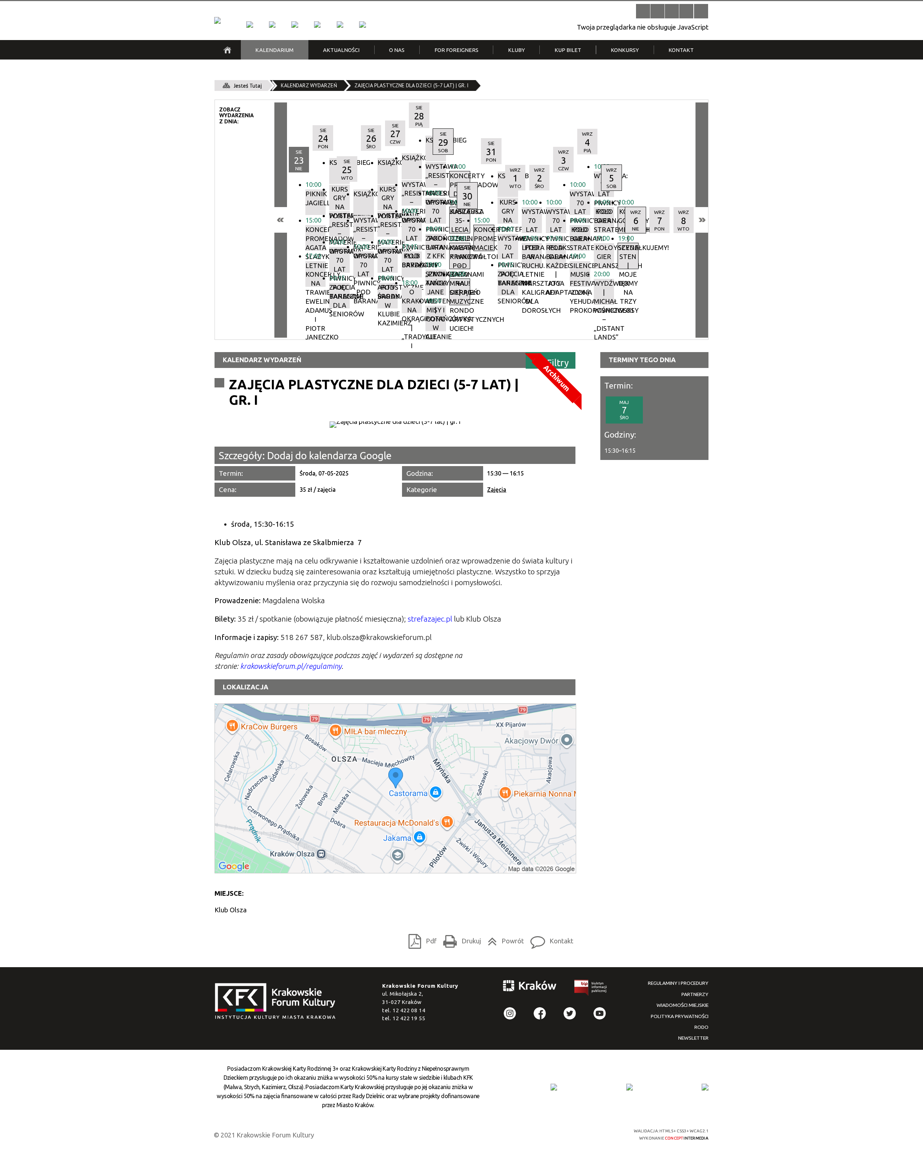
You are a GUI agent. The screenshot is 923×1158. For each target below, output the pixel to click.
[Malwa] (249, 24)
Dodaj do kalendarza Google (329, 455)
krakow (530, 987)
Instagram (510, 1013)
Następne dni (701, 220)
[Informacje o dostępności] (657, 11)
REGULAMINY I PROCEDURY (678, 983)
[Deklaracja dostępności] (672, 11)
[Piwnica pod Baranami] (340, 24)
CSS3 (571, 1134)
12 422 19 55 (409, 1018)
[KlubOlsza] (272, 24)
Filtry (558, 363)
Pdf (420, 939)
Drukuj (460, 939)
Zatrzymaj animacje (643, 11)
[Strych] (317, 24)
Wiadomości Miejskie (682, 1005)
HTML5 (558, 1134)
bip (591, 989)
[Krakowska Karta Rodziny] (554, 1087)
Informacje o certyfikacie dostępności (469, 1134)
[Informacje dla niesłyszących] (686, 11)
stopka (278, 1001)
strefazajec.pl (430, 619)
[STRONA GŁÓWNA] (227, 50)
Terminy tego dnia (642, 359)
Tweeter (570, 1013)
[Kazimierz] (294, 24)
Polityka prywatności (679, 1016)
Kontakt (549, 939)
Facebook (540, 1013)
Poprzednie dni (280, 220)
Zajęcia (496, 489)
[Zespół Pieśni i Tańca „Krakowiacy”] (362, 24)
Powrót (503, 939)
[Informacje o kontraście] (701, 11)
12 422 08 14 (409, 1010)
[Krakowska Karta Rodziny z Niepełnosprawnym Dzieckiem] (629, 1087)
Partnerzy (694, 994)
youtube (599, 1013)
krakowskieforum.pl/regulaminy (290, 666)
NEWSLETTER (693, 1038)
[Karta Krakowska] (705, 1087)
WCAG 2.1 (597, 1133)
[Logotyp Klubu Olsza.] (395, 424)
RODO (701, 1027)
